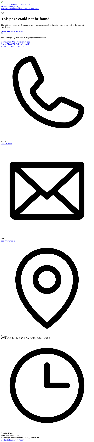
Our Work (11, 4)
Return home (6, 31)
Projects (27, 42)
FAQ (14, 44)
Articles (19, 44)
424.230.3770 (6, 144)
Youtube (12, 46)
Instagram (20, 46)
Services (4, 4)
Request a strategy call (9, 6)
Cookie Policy (6, 440)
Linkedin (5, 46)
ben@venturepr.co (8, 241)
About (9, 44)
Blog (22, 42)
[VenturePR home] (9, 2)
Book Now (34, 9)
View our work (17, 31)
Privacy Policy (18, 440)
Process (18, 4)
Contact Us (25, 4)
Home (3, 42)
